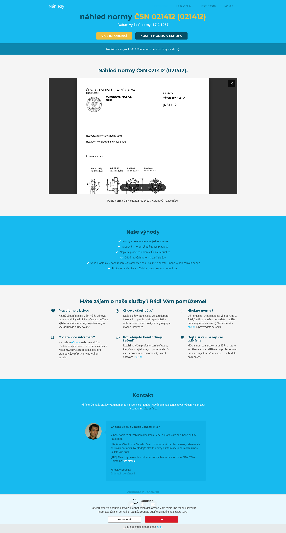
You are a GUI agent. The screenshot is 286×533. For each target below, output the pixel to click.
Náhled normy (159, 5)
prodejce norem (139, 252)
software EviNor (137, 268)
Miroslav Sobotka (121, 469)
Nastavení (124, 519)
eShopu (76, 342)
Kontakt (228, 5)
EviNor (138, 357)
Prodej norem (208, 5)
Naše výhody (183, 5)
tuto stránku (129, 461)
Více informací (114, 36)
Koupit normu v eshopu (161, 36)
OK (162, 519)
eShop (191, 327)
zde (159, 526)
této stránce (150, 408)
